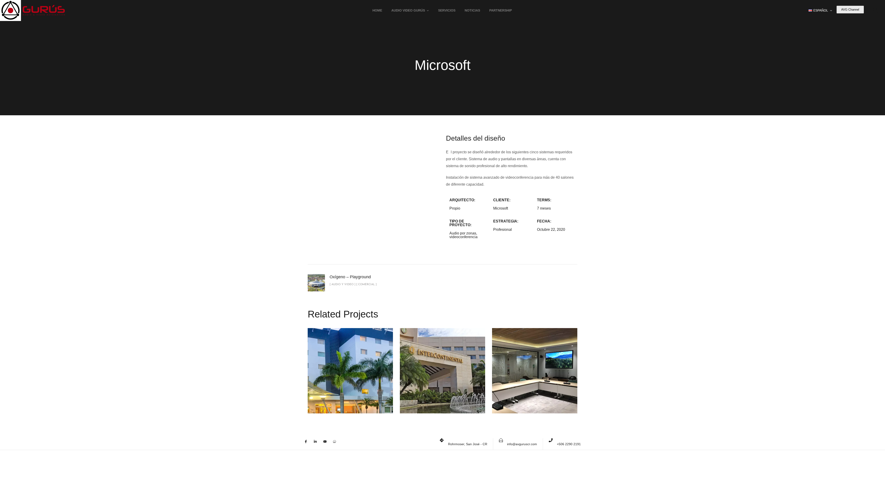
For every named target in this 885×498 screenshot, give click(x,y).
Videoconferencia (535, 379)
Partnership (500, 10)
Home (377, 10)
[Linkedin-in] (318, 444)
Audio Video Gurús (408, 10)
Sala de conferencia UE (534, 362)
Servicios (446, 10)
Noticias (472, 10)
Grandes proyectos (534, 373)
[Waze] (337, 444)
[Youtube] (327, 444)
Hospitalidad (367, 376)
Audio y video (334, 376)
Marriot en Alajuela (350, 365)
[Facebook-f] (308, 444)
